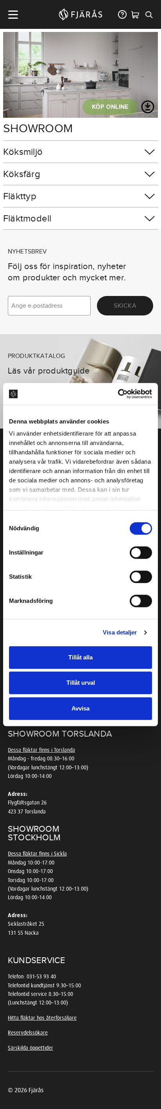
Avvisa (80, 708)
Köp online (110, 107)
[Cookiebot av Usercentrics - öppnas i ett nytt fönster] (118, 394)
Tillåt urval (80, 682)
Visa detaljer (120, 632)
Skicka (125, 305)
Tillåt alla (80, 657)
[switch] (141, 552)
